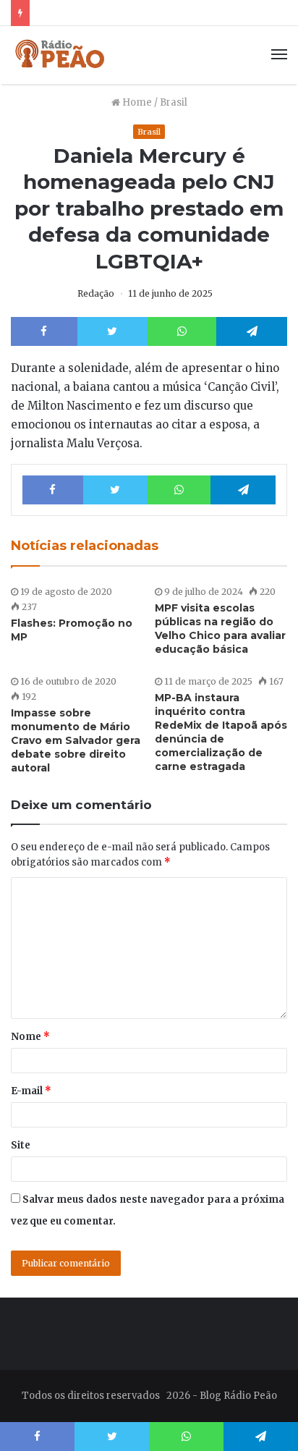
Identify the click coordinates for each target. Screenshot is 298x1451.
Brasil (173, 102)
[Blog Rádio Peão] (60, 55)
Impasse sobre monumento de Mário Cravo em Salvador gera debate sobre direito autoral (75, 740)
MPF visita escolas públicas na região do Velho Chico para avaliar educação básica (220, 628)
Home (136, 102)
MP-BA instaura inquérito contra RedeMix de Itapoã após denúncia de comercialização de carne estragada (221, 732)
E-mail (31, 1091)
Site (20, 1145)
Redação (95, 293)
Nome (30, 1037)
